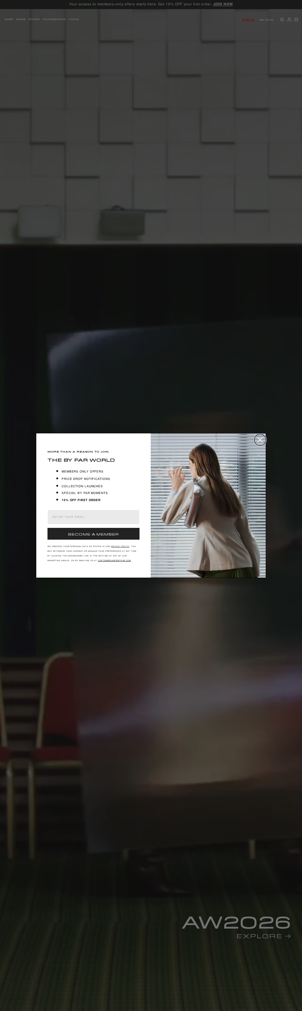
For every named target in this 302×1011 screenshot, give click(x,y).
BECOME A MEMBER (93, 533)
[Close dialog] (260, 440)
